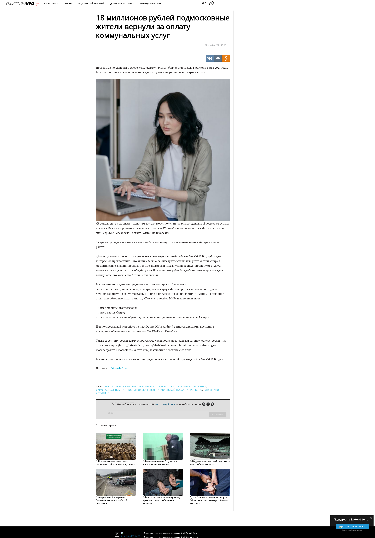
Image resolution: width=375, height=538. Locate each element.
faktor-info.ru (119, 368)
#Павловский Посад (170, 389)
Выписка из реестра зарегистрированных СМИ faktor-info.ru (170, 533)
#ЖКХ (172, 386)
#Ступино (102, 393)
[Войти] (211, 3)
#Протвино (194, 389)
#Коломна (199, 386)
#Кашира (184, 386)
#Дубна (162, 386)
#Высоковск (146, 386)
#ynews (108, 386)
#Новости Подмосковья (138, 389)
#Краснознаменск (108, 389)
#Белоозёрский (125, 386)
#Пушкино (211, 389)
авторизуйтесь (165, 404)
